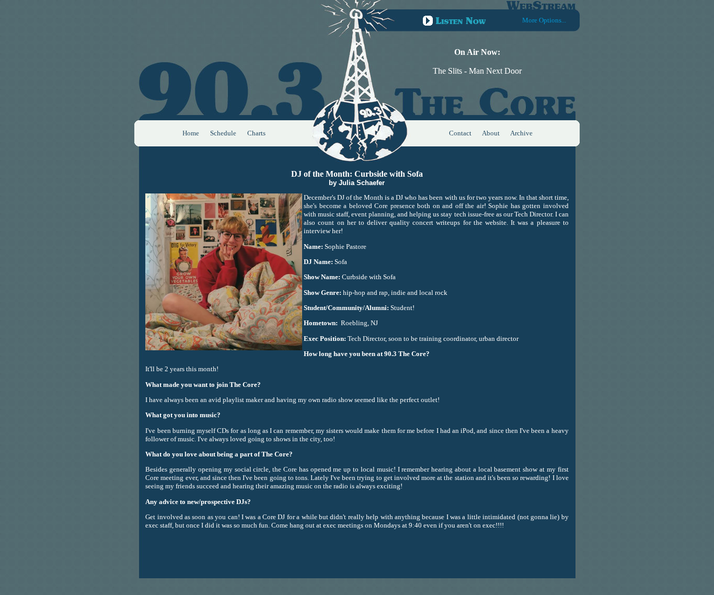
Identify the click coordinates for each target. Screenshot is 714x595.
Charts (256, 133)
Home (190, 133)
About (491, 133)
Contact (460, 133)
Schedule (223, 133)
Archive (521, 133)
